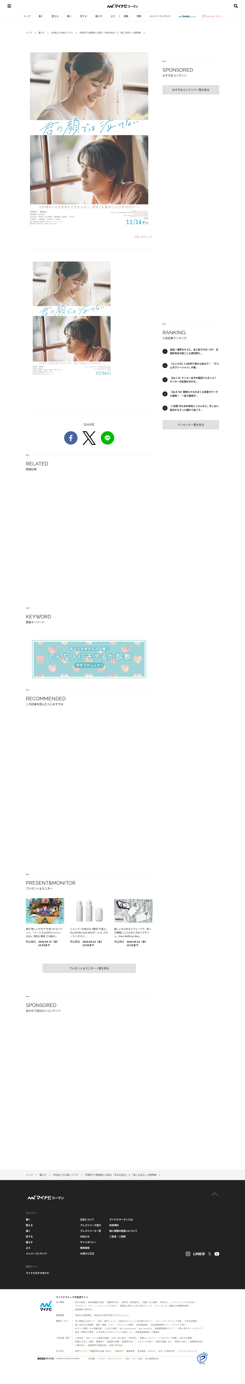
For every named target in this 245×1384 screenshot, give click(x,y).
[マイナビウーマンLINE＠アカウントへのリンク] (199, 1254)
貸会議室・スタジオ (147, 1351)
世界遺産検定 (142, 1325)
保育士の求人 (181, 1341)
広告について (87, 1219)
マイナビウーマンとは (121, 1219)
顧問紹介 (100, 1341)
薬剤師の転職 (113, 1341)
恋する (83, 16)
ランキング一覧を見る (191, 425)
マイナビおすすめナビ (37, 1273)
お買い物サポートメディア (190, 1328)
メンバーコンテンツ (160, 16)
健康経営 (130, 1351)
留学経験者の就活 (96, 1302)
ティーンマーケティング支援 (169, 1321)
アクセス (101, 1359)
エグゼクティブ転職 (168, 1338)
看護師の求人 (128, 1341)
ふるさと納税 (111, 1328)
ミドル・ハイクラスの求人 (183, 1302)
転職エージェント (148, 1338)
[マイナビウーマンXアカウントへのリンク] (209, 1254)
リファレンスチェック (188, 1351)
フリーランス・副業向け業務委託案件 (172, 1306)
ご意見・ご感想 (117, 1236)
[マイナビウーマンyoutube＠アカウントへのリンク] (216, 1253)
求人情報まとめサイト (85, 1321)
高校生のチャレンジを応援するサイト (136, 1321)
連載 (126, 16)
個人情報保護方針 (151, 1359)
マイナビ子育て (179, 1325)
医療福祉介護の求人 (84, 1309)
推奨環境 (85, 1247)
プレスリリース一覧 (90, 1230)
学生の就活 (80, 1302)
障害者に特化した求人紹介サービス (136, 1306)
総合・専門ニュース (107, 1321)
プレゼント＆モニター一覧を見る (89, 968)
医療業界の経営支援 (97, 1345)
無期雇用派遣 (196, 1341)
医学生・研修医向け (131, 1302)
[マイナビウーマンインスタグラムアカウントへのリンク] (188, 1253)
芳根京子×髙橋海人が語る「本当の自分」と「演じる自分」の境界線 (110, 32)
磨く (69, 16)
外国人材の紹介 (116, 1345)
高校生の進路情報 (83, 1315)
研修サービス (81, 1351)
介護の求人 (80, 1345)
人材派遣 (79, 1338)
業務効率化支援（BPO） (101, 1351)
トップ (26, 16)
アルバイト (80, 1306)
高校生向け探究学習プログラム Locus (111, 1315)
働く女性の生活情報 (84, 1325)
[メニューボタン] (9, 6)
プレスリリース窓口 (90, 1225)
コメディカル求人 (145, 1341)
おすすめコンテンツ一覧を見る (191, 90)
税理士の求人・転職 (84, 1341)
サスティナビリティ (115, 1359)
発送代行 (120, 1351)
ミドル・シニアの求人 (107, 1306)
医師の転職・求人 (164, 1341)
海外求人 (164, 1302)
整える (55, 16)
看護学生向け (113, 1302)
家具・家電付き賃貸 (84, 1332)
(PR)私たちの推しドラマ (62, 32)
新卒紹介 (133, 1338)
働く (41, 16)
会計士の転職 (186, 1338)
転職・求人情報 (150, 1302)
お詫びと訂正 (87, 1253)
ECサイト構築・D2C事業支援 (88, 1328)
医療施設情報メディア (165, 1328)
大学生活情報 (190, 1321)
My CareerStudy (128, 1328)
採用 (127, 1359)
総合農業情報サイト (160, 1325)
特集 (139, 16)
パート (91, 1306)
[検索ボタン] (235, 6)
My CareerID (145, 1328)
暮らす (98, 16)
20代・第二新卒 (119, 1338)
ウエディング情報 (125, 1325)
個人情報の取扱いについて (123, 1230)
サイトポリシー (88, 1242)
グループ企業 (137, 1359)
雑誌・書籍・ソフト (105, 1325)
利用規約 (114, 1225)
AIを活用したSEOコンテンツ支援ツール (114, 1332)
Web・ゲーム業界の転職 (97, 1338)
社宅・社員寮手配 (166, 1351)
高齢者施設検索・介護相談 (147, 1332)
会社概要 (91, 1359)
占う (113, 16)
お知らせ (85, 1236)
